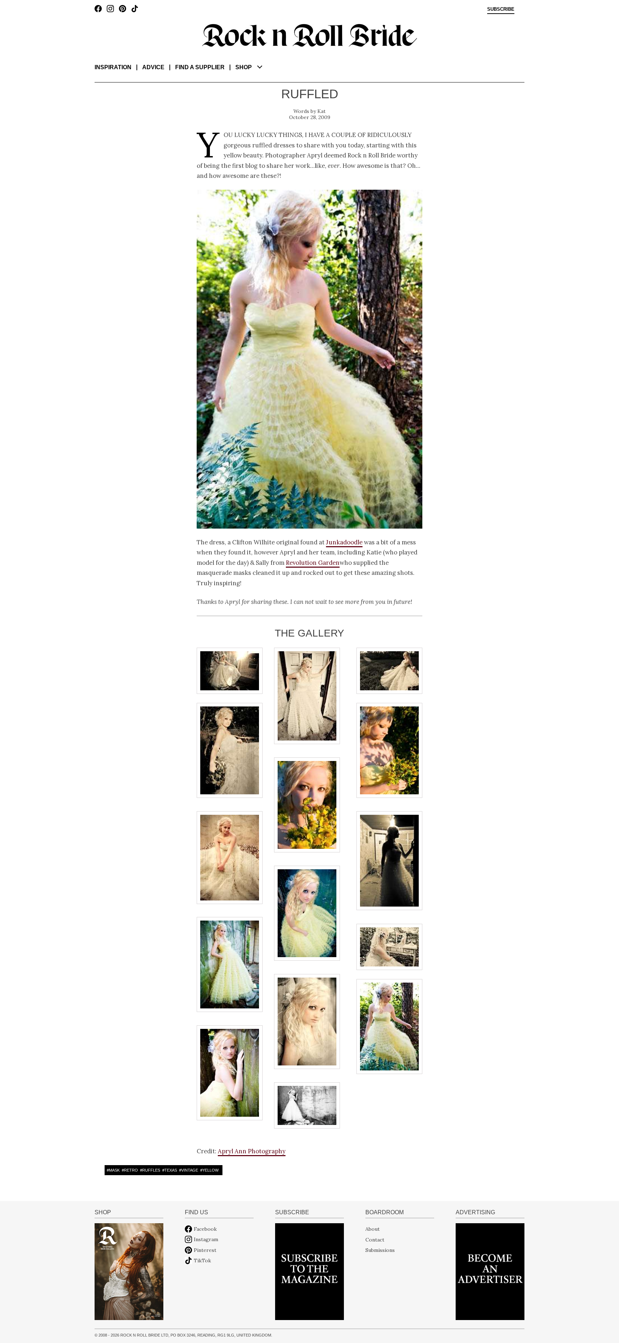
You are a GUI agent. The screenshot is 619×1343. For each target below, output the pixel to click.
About (372, 1229)
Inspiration (113, 67)
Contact (374, 1239)
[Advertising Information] (490, 1271)
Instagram (206, 1239)
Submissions (380, 1250)
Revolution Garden (313, 563)
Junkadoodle (344, 542)
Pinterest (205, 1250)
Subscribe (500, 9)
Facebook (205, 1229)
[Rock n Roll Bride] (309, 35)
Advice (153, 67)
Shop (243, 67)
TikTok (202, 1260)
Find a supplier (200, 67)
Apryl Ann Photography (251, 1151)
